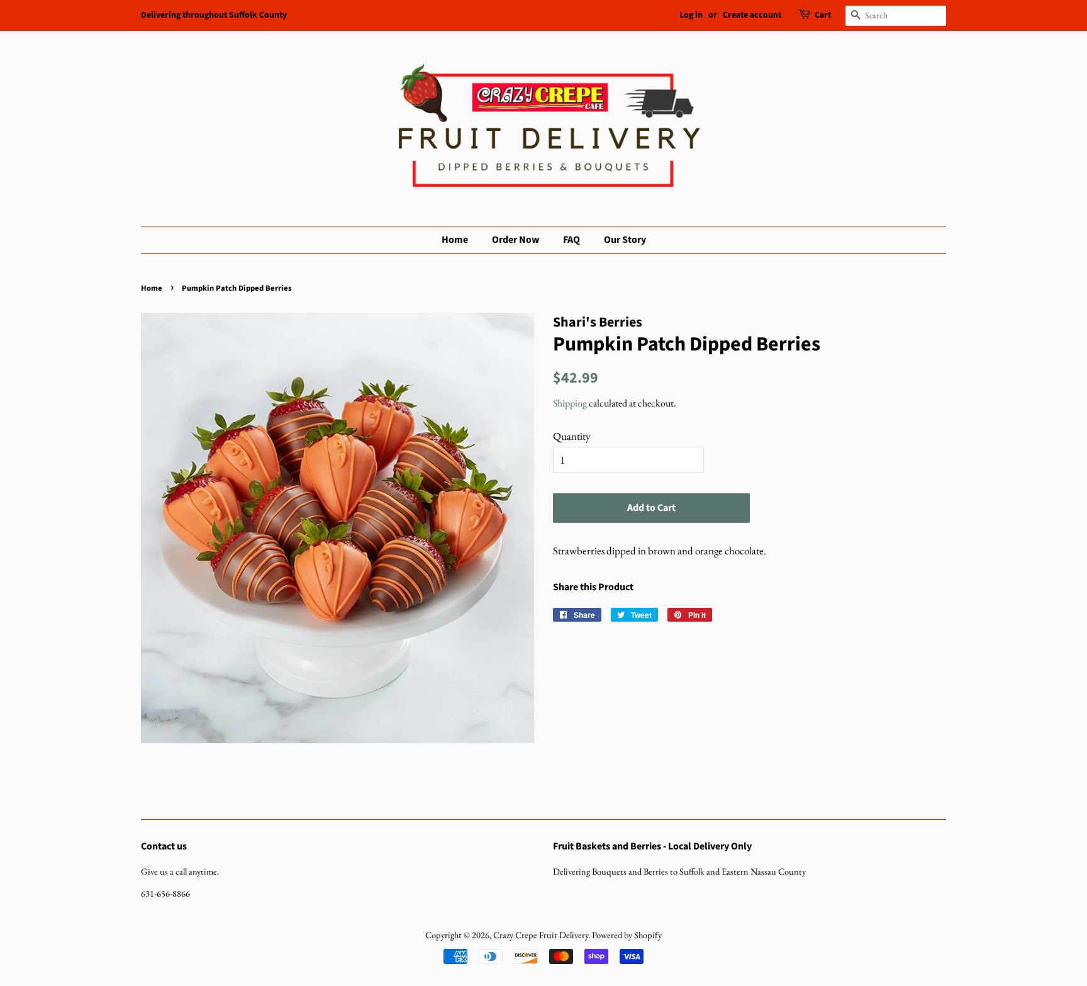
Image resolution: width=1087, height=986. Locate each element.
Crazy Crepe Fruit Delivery (540, 935)
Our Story (625, 240)
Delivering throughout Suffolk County (214, 15)
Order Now (515, 240)
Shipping (570, 403)
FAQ (571, 240)
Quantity (571, 436)
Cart (823, 15)
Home (455, 240)
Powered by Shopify (627, 935)
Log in (691, 15)
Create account (752, 15)
